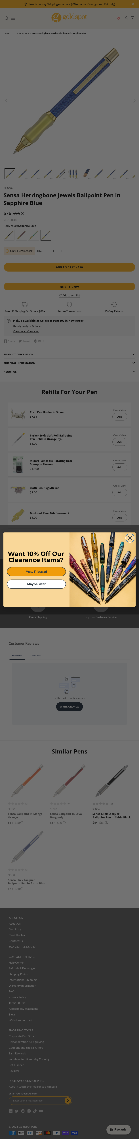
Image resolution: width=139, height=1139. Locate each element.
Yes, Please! (36, 571)
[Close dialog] (130, 538)
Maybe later (36, 584)
